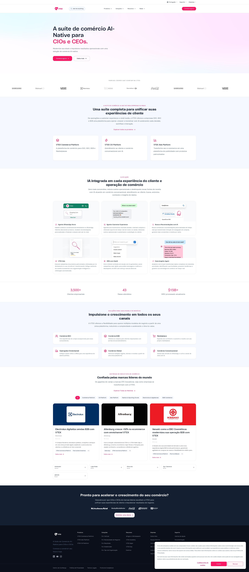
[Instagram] (61, 556)
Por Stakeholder (107, 547)
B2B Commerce (167, 397)
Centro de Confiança (59, 568)
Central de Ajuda (180, 536)
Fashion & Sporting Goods (130, 397)
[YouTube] (57, 556)
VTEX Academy (131, 540)
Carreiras (153, 543)
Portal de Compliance (107, 568)
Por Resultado (106, 543)
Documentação (180, 540)
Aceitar (219, 564)
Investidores (154, 550)
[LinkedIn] (54, 556)
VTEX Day (129, 547)
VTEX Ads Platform (83, 540)
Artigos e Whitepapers (133, 536)
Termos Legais (92, 568)
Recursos (131, 8)
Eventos (128, 550)
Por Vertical (105, 536)
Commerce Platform (88, 397)
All (77, 397)
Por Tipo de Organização (109, 550)
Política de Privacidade (77, 568)
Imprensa (153, 553)
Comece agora (189, 8)
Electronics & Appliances (151, 397)
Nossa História (155, 540)
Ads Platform (114, 397)
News (141, 8)
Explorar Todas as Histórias (123, 391)
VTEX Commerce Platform (85, 536)
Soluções (119, 8)
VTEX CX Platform (83, 543)
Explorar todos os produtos (123, 130)
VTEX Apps (129, 543)
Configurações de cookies (202, 564)
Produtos (107, 8)
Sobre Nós (153, 536)
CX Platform (102, 397)
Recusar (235, 564)
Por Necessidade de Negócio (111, 540)
